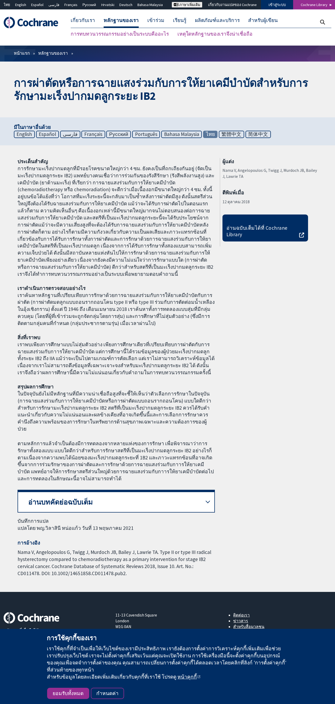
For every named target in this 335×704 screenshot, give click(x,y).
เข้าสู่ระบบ (277, 4)
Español (37, 4)
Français (70, 4)
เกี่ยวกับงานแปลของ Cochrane (232, 4)
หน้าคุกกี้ (187, 677)
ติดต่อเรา (241, 615)
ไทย (7, 4)
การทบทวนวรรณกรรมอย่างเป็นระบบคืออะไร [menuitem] (120, 34)
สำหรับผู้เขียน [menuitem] (263, 20)
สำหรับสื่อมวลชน (248, 626)
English (20, 4)
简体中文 (258, 134)
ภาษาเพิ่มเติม (189, 4)
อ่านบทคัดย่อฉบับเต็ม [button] (60, 502)
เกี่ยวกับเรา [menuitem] (83, 20)
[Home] (33, 22)
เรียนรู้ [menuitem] (179, 20)
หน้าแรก (22, 53)
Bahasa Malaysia (150, 4)
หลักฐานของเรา (53, 53)
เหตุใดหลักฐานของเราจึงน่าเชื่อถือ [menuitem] (215, 34)
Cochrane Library (314, 4)
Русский (89, 4)
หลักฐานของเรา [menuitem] (121, 20)
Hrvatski (107, 4)
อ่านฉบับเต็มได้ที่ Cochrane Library (257, 231)
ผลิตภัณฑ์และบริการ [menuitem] (217, 20)
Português (146, 134)
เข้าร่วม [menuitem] (155, 20)
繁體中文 (231, 134)
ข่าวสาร (240, 620)
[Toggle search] (322, 22)
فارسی (53, 4)
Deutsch (125, 4)
